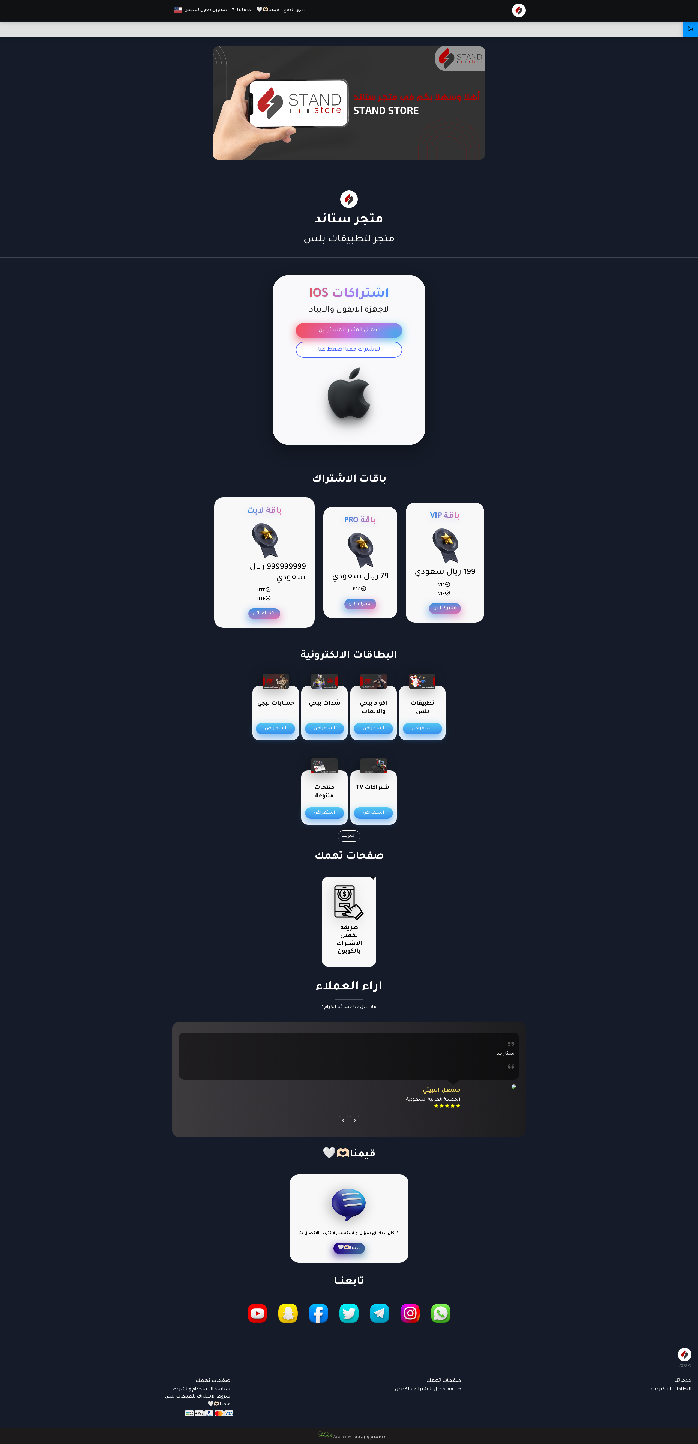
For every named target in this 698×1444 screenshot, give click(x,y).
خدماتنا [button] (244, 10)
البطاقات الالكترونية (670, 1389)
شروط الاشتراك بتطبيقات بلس (197, 1396)
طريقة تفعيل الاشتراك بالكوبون (428, 1389)
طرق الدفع (294, 10)
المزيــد (349, 835)
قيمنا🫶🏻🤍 (267, 10)
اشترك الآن (444, 608)
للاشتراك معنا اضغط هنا (349, 350)
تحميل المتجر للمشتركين (349, 330)
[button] (178, 10)
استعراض (422, 728)
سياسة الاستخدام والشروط (201, 1389)
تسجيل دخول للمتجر (206, 10)
